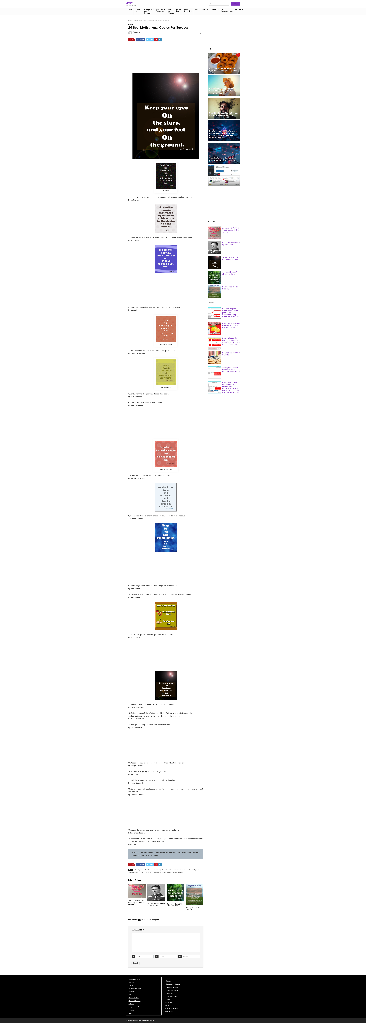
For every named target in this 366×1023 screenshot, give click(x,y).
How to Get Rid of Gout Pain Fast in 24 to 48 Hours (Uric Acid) (231, 325)
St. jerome (149, 872)
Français (131, 1010)
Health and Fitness (170, 11)
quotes (142, 872)
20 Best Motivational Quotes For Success (230, 258)
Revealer (136, 32)
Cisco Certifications (227, 10)
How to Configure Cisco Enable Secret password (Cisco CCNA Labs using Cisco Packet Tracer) (230, 313)
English (131, 1013)
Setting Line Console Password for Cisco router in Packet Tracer (231, 370)
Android (215, 9)
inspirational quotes (179, 869)
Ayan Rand (148, 869)
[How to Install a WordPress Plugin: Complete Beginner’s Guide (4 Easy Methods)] (224, 166)
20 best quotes (138, 869)
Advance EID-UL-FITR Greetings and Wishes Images (136, 902)
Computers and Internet (149, 11)
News (197, 9)
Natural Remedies (188, 10)
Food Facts (178, 10)
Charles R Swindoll (167, 869)
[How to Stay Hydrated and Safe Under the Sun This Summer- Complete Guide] (224, 76)
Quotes (136, 20)
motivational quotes (193, 869)
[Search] (227, 4)
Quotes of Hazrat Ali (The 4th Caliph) (174, 905)
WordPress (240, 9)
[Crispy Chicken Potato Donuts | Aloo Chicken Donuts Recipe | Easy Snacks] (224, 54)
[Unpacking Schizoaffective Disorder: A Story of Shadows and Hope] (224, 98)
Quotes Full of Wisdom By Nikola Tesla (156, 905)
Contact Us (138, 10)
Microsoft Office (134, 998)
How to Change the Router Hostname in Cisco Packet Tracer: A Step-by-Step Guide (231, 341)
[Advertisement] (165, 58)
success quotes (177, 872)
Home (236, 4)
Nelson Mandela (133, 872)
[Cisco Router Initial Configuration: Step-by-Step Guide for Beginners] (224, 143)
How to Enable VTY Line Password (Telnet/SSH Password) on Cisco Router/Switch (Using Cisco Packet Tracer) (230, 387)
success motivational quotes (162, 872)
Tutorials (205, 9)
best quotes (156, 869)
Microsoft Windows (160, 10)
